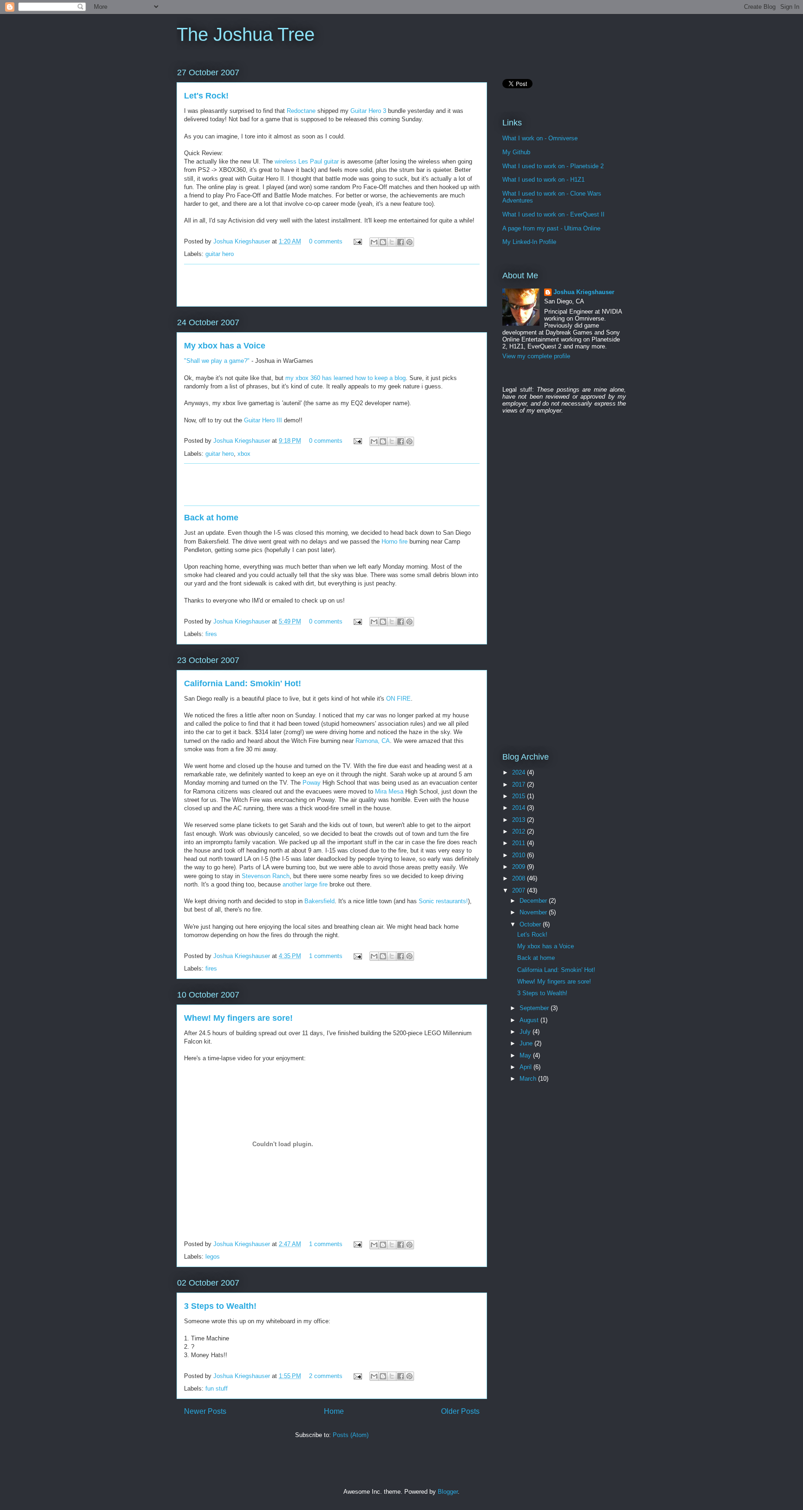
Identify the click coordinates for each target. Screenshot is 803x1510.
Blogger (448, 1491)
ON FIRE (398, 698)
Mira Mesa (389, 791)
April (526, 1067)
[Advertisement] (332, 285)
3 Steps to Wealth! (220, 1306)
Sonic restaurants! (443, 901)
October (531, 924)
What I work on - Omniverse (540, 138)
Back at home (211, 517)
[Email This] (374, 242)
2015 (519, 796)
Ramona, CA (372, 740)
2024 (519, 772)
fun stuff (216, 1388)
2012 (519, 831)
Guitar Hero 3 (368, 110)
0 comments (325, 241)
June (527, 1043)
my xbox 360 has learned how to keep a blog (345, 377)
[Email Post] (357, 241)
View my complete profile (536, 356)
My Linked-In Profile (529, 241)
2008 (519, 878)
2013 (519, 819)
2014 (519, 807)
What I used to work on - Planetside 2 (553, 166)
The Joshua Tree (246, 34)
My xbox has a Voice (224, 345)
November (534, 912)
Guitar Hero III (263, 420)
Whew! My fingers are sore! (238, 1018)
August (530, 1020)
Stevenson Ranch (266, 876)
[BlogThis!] (383, 242)
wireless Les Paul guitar (307, 161)
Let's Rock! (206, 95)
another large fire (305, 884)
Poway (313, 782)
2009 (519, 866)
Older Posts (460, 1411)
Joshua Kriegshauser (242, 241)
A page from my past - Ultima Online (551, 228)
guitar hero (219, 253)
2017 (519, 784)
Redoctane (301, 110)
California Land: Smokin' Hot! (242, 683)
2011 (519, 843)
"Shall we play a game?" (217, 360)
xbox (243, 453)
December (534, 900)
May (526, 1055)
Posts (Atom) (351, 1434)
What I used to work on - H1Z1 (543, 179)
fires (211, 633)
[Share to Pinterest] (409, 242)
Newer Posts (205, 1411)
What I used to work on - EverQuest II (553, 214)
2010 (519, 855)
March (529, 1078)
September (535, 1007)
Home (334, 1411)
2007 (519, 890)
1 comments (325, 955)
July (526, 1031)
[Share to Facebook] (400, 242)
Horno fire (395, 541)
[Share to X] (391, 242)
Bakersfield (319, 901)
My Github (516, 152)
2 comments (325, 1375)
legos (212, 1256)
